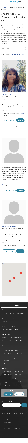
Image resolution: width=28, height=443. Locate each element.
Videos (5, 382)
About (3, 410)
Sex (3, 340)
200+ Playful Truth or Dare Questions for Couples (15, 356)
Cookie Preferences (6, 422)
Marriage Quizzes (8, 377)
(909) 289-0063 (9, 120)
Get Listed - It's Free (18, 54)
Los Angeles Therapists (8, 321)
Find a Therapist (6, 310)
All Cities (16, 329)
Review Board (10, 410)
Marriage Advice (7, 374)
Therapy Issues (6, 334)
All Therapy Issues (18, 340)
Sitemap (5, 428)
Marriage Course (19, 371)
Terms (17, 413)
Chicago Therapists (7, 318)
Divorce (10, 337)
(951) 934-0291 (9, 191)
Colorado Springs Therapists (9, 324)
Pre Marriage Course (20, 378)
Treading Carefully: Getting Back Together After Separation (14, 359)
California (22, 113)
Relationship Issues (18, 337)
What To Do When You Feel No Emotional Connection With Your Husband (12, 349)
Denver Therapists (20, 313)
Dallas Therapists (17, 318)
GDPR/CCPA (22, 413)
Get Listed (8, 394)
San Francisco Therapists (9, 316)
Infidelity (4, 337)
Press (17, 410)
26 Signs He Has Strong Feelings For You (13, 353)
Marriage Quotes (7, 380)
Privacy (3, 413)
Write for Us (19, 394)
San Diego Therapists (17, 326)
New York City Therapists (8, 313)
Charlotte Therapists (7, 329)
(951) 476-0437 (9, 251)
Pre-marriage (9, 340)
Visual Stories (7, 385)
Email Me (20, 120)
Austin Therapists (6, 326)
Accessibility (5, 419)
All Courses (18, 381)
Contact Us (22, 410)
